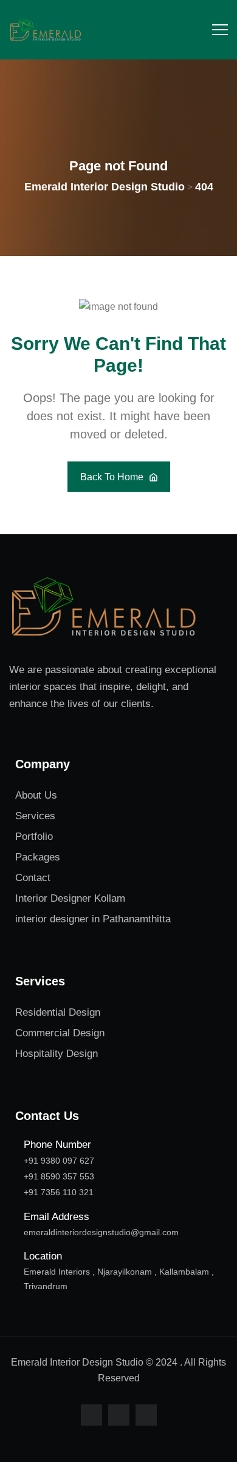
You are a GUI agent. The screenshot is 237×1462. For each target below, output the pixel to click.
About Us (36, 795)
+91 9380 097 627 (59, 1160)
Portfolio (34, 836)
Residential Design (57, 1012)
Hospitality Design (56, 1053)
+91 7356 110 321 (59, 1192)
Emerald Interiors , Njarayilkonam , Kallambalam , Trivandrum (119, 1279)
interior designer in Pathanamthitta (93, 919)
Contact (32, 878)
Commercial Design (60, 1033)
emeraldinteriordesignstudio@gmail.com (101, 1232)
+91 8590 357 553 (59, 1176)
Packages (37, 857)
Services (35, 816)
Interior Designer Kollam (70, 898)
